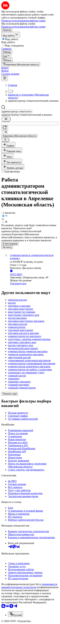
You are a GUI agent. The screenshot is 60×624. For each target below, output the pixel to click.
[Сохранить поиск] (4, 128)
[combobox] (16, 111)
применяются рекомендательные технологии (29, 586)
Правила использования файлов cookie (23, 26)
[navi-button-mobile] (4, 78)
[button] (5, 67)
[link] (7, 60)
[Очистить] (6, 119)
